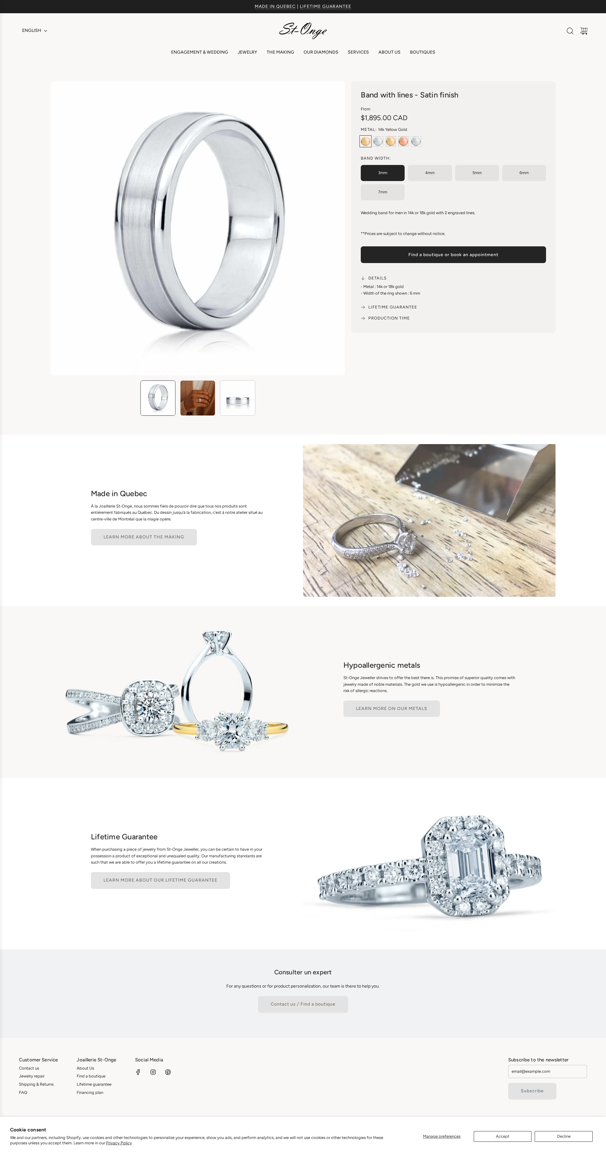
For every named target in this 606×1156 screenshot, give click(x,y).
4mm (430, 172)
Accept (502, 1136)
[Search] (570, 31)
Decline (564, 1136)
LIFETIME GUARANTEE (325, 6)
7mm (382, 192)
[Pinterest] (168, 1072)
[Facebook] (138, 1072)
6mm (524, 172)
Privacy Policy (119, 1143)
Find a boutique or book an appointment (453, 254)
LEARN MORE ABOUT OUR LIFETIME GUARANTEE (160, 880)
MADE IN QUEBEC (275, 6)
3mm (382, 172)
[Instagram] (153, 1072)
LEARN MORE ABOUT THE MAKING (144, 537)
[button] (66, 228)
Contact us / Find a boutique (303, 1004)
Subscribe (532, 1091)
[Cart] (584, 31)
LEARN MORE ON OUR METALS (391, 708)
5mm (477, 172)
